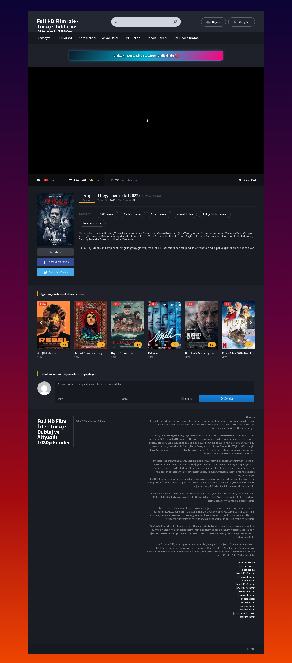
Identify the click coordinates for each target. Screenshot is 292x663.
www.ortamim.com (244, 613)
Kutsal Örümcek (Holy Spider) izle (95, 353)
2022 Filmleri (107, 214)
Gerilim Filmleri (132, 214)
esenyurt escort (247, 576)
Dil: (39, 180)
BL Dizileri (133, 38)
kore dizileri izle (247, 562)
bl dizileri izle (248, 569)
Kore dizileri (86, 38)
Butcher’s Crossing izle (199, 353)
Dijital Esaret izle (122, 353)
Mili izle (153, 353)
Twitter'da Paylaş (58, 272)
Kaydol (216, 22)
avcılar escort (248, 580)
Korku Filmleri (185, 214)
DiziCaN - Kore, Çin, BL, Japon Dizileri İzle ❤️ (146, 56)
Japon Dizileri (157, 38)
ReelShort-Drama (186, 38)
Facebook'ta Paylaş (58, 261)
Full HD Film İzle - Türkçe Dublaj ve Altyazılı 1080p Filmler (58, 29)
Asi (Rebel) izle (46, 353)
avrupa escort (247, 606)
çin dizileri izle (247, 566)
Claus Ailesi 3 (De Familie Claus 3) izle (245, 353)
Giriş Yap (244, 22)
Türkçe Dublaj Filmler (215, 214)
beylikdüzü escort (245, 573)
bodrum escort (247, 609)
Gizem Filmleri (159, 214)
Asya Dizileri (110, 38)
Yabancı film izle (92, 223)
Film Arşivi (64, 38)
